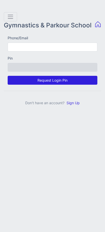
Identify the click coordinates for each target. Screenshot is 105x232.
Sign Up (73, 103)
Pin (10, 58)
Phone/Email (18, 38)
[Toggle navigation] (10, 16)
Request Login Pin (52, 80)
